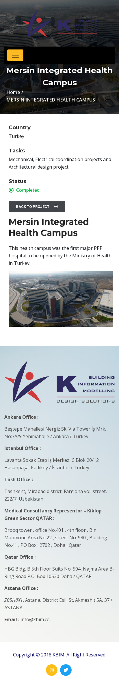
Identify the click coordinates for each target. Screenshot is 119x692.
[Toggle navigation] (15, 55)
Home (13, 92)
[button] (37, 206)
